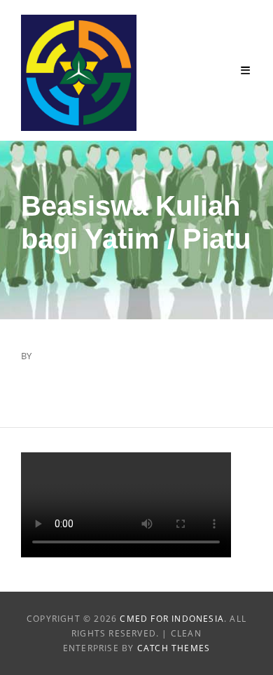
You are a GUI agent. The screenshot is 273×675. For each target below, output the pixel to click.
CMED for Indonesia (172, 619)
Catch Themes (173, 648)
